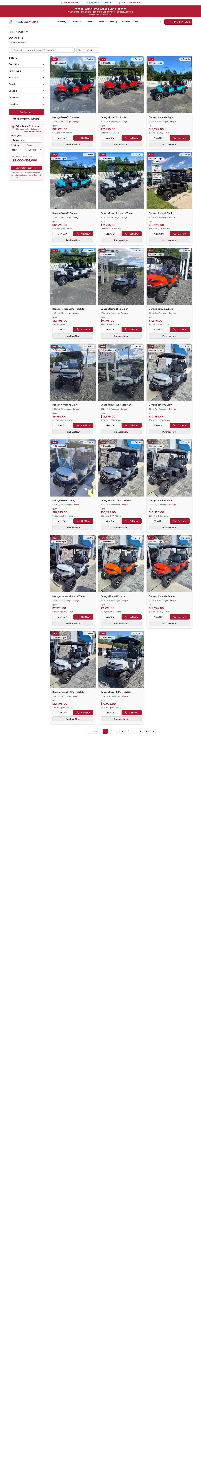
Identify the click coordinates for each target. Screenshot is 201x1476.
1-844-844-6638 (181, 21)
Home (12, 31)
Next (148, 731)
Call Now (28, 112)
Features (26, 77)
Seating (26, 90)
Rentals (90, 22)
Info (136, 22)
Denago (76, 121)
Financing (112, 22)
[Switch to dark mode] (160, 21)
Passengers (16, 135)
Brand (26, 84)
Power (30, 145)
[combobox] (88, 50)
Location (26, 104)
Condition (26, 64)
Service (101, 22)
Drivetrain (26, 97)
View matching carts (25, 168)
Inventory (62, 22)
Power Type (26, 70)
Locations (125, 22)
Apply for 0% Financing (28, 118)
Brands (76, 22)
